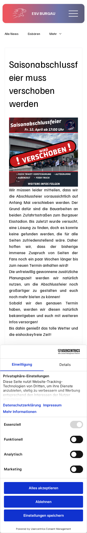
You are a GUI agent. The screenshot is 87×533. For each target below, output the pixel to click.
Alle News (12, 34)
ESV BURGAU (43, 13)
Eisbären (34, 34)
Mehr (53, 34)
